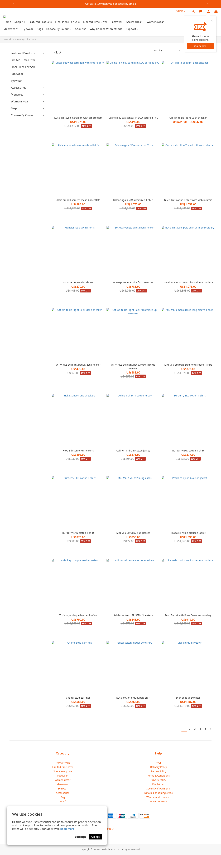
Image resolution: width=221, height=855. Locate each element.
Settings (80, 837)
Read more (67, 829)
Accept (95, 837)
